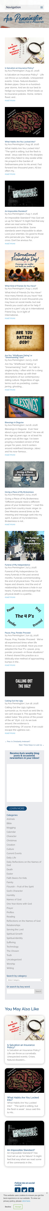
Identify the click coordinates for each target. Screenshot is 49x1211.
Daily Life (11, 857)
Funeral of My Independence (17, 565)
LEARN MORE (16, 808)
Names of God (14, 899)
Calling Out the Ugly (14, 701)
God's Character (15, 891)
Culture (10, 849)
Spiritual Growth (15, 934)
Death (10, 869)
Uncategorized (14, 959)
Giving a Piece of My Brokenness (19, 492)
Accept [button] (18, 1207)
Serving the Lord (15, 929)
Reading (11, 916)
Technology (13, 946)
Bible (9, 823)
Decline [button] (8, 1207)
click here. (26, 1201)
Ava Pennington (16, 70)
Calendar (11, 832)
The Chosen (13, 951)
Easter (10, 873)
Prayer (10, 908)
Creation (11, 845)
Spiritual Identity (15, 938)
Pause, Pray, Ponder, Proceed (17, 633)
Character (11, 836)
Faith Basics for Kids (17, 878)
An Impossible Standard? (16, 211)
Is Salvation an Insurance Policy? (19, 68)
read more (10, 100)
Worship (11, 964)
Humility (11, 895)
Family (10, 882)
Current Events (14, 853)
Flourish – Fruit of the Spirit (20, 886)
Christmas (12, 840)
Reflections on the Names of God (23, 921)
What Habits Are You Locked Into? (20, 142)
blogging (11, 827)
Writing (10, 968)
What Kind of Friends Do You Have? (20, 286)
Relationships (13, 925)
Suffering (11, 942)
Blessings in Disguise (14, 422)
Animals (11, 819)
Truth (9, 955)
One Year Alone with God (19, 904)
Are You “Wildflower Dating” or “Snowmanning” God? (18, 356)
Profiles (10, 912)
